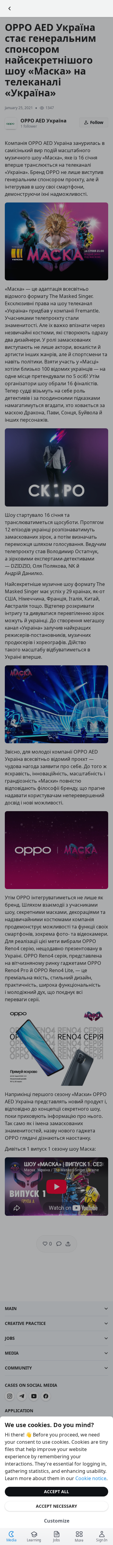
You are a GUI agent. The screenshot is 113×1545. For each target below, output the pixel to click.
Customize (56, 1520)
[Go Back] (9, 8)
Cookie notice (90, 1478)
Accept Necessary (56, 1506)
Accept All (56, 1491)
